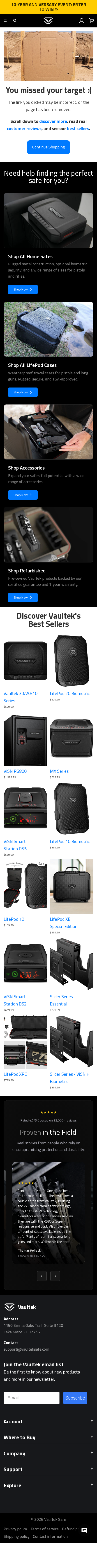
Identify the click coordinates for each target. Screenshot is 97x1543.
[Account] (82, 21)
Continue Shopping (48, 147)
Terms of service (44, 1529)
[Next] (55, 1276)
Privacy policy (15, 1529)
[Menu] (5, 20)
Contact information (50, 1536)
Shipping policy (17, 1536)
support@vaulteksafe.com (26, 1349)
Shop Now (21, 289)
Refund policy (73, 1529)
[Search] (15, 21)
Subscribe (75, 1398)
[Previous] (42, 1276)
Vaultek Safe (55, 1519)
